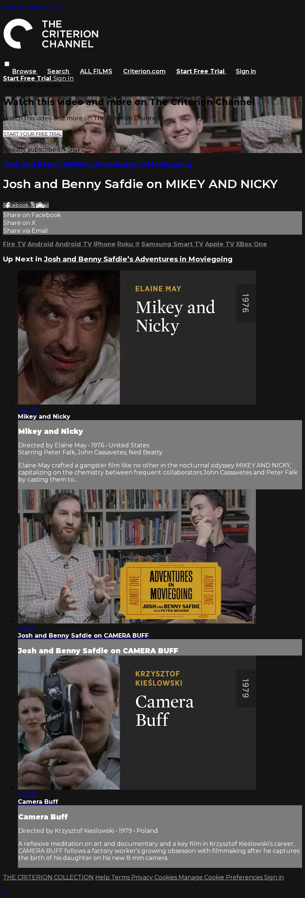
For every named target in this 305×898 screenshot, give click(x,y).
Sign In (63, 78)
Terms (121, 877)
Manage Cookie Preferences (221, 877)
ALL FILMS (96, 71)
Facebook (16, 205)
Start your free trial (32, 134)
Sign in (246, 71)
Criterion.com (144, 71)
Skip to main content (34, 6)
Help (103, 877)
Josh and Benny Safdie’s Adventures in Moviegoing (97, 164)
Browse (25, 71)
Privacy (142, 877)
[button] (6, 63)
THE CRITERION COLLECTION (48, 877)
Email (42, 205)
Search (59, 71)
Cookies (166, 877)
